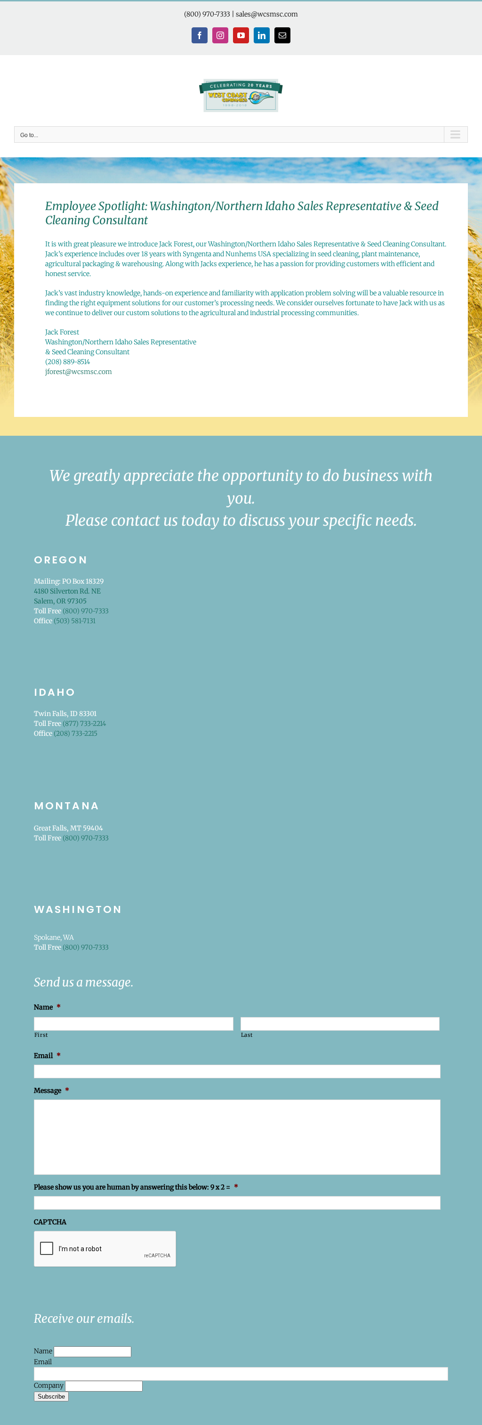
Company (49, 1385)
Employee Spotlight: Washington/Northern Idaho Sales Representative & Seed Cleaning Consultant (242, 213)
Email (43, 1362)
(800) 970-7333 (207, 14)
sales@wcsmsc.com (267, 14)
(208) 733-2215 (75, 733)
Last (247, 1035)
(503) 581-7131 (75, 621)
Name (44, 1351)
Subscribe (51, 1396)
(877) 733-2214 (84, 723)
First (41, 1035)
